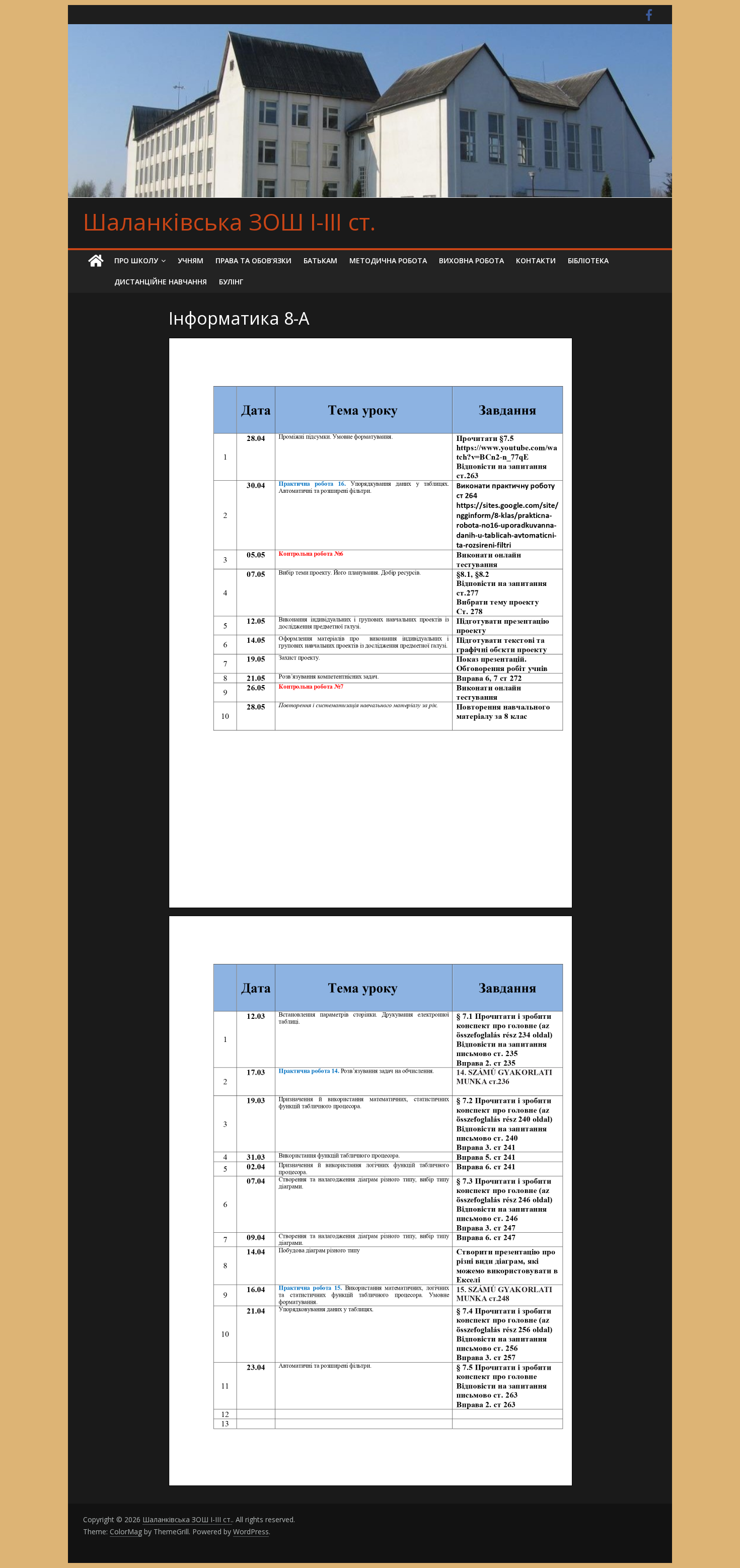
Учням (190, 260)
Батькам (320, 260)
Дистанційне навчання (160, 281)
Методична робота (388, 260)
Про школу (136, 260)
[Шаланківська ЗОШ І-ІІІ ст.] (95, 261)
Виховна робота (471, 260)
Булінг (231, 281)
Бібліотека (588, 260)
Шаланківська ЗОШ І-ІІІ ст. (229, 221)
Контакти (536, 260)
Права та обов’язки (253, 260)
